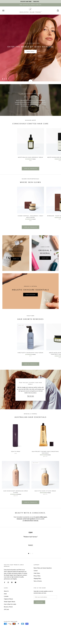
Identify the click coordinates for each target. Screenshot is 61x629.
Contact (36, 570)
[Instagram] (8, 582)
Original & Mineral (8, 599)
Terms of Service (38, 581)
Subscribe (39, 602)
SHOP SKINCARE (30, 294)
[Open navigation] (3, 10)
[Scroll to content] (30, 81)
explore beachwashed (30, 51)
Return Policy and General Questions (43, 568)
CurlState (36, 1)
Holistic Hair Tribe (26, 1)
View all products (30, 168)
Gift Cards (6, 609)
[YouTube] (15, 582)
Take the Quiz (30, 396)
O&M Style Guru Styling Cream (45, 490)
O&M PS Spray (15, 451)
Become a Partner (8, 606)
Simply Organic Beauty (9, 601)
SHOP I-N (16, 258)
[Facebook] (4, 582)
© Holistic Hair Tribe (10, 621)
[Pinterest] (11, 582)
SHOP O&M (45, 258)
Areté (5, 593)
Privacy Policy (37, 576)
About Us (6, 591)
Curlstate (6, 596)
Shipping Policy (37, 578)
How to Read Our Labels (10, 604)
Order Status (37, 573)
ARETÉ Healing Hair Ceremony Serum (30, 157)
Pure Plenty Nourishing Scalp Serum (30, 352)
